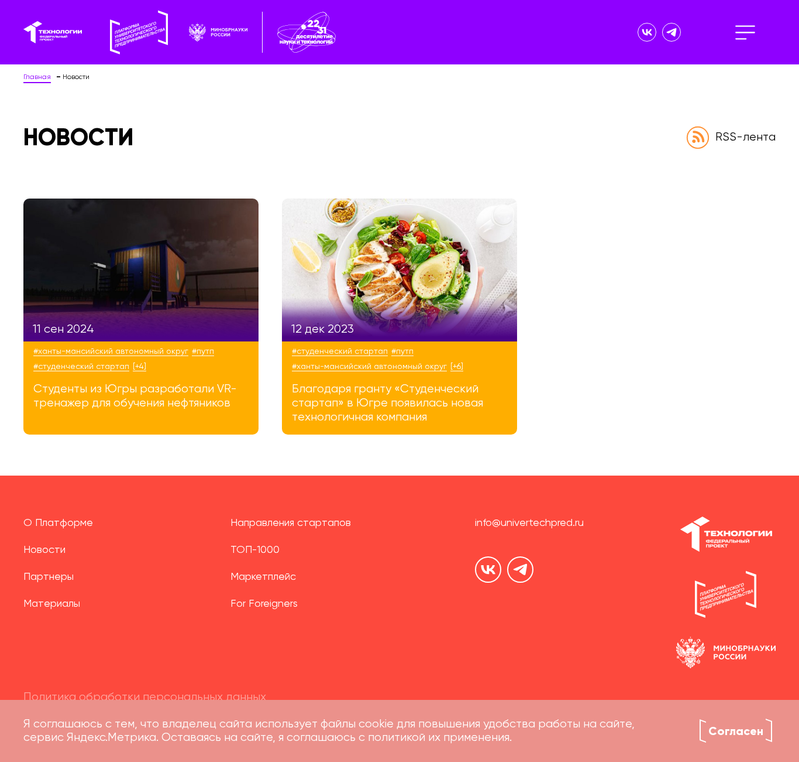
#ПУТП (203, 351)
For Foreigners (264, 604)
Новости (44, 550)
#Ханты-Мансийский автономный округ (110, 351)
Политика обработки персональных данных (144, 697)
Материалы (51, 604)
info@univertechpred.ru (529, 523)
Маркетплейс (263, 577)
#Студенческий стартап (81, 367)
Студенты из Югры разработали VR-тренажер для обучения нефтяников (135, 396)
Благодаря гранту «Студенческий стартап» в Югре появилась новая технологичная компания (387, 403)
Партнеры (48, 577)
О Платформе (58, 523)
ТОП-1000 (255, 550)
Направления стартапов (290, 523)
